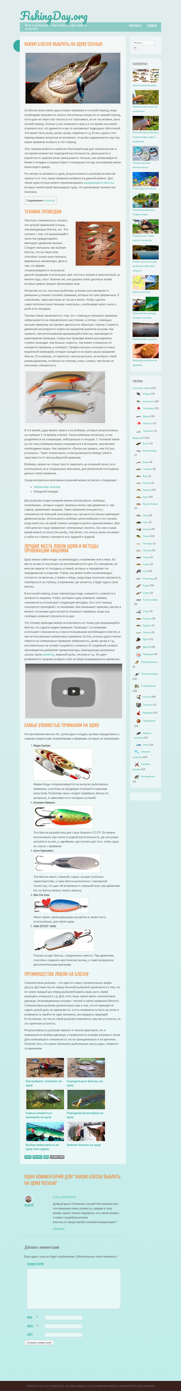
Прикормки (149, 720)
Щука (46, 1156)
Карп (145, 497)
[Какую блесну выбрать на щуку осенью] (73, 103)
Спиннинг (37, 1156)
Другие (147, 647)
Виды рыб (138, 438)
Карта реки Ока (141, 292)
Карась (147, 490)
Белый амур (150, 450)
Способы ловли (141, 388)
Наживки (148, 712)
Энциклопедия (149, 673)
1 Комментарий (57, 1156)
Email (32, 1326)
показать (49, 200)
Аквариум (148, 654)
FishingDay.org (54, 15)
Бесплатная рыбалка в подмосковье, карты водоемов (146, 137)
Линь (145, 522)
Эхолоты (148, 704)
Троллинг (148, 431)
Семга (146, 593)
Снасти (28, 1156)
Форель (147, 618)
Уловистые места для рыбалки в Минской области (145, 266)
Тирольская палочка (46, 486)
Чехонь (147, 632)
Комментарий (34, 1264)
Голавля (147, 469)
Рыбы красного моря (144, 188)
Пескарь (147, 543)
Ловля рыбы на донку (145, 339)
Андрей (28, 1205)
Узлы (145, 744)
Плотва (147, 550)
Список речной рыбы (145, 85)
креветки (48, 654)
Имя (32, 1317)
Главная (152, 26)
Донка (146, 416)
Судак (146, 585)
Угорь (146, 611)
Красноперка (150, 504)
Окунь (146, 536)
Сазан (146, 564)
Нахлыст (148, 423)
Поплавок (148, 408)
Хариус (147, 625)
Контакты (135, 26)
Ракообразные (149, 662)
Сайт (30, 1334)
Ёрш (145, 476)
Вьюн (146, 462)
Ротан (146, 557)
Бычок (146, 443)
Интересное (148, 776)
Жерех (147, 483)
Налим (147, 529)
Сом (145, 571)
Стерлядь (148, 578)
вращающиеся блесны (99, 182)
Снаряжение (148, 686)
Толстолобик (150, 600)
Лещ (145, 515)
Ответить (59, 1228)
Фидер (146, 394)
